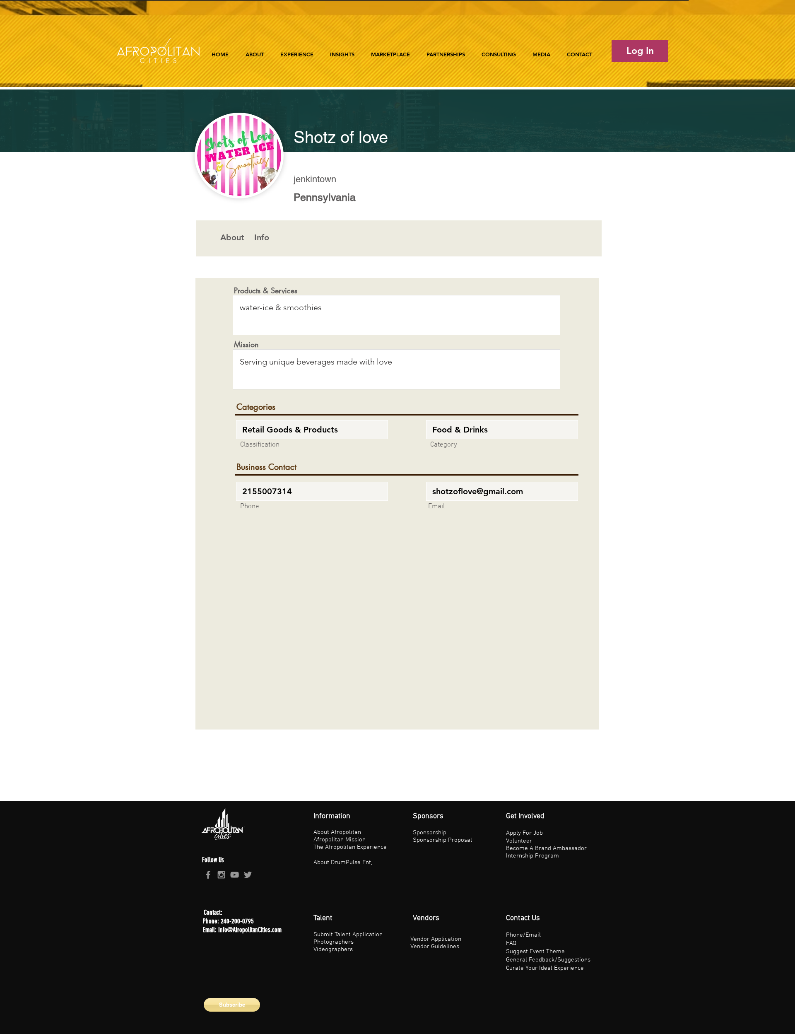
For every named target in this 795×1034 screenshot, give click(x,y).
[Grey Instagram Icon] (221, 875)
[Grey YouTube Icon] (234, 875)
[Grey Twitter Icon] (248, 875)
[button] (297, 50)
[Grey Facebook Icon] (208, 875)
